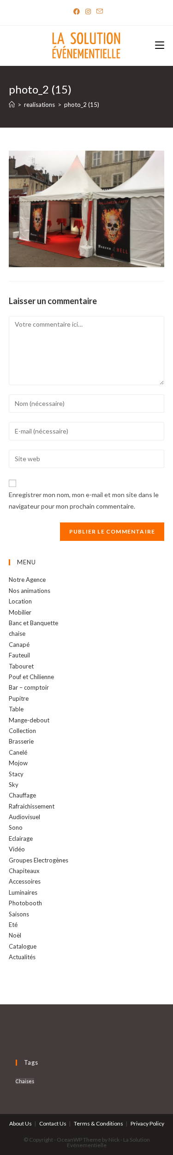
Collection (22, 730)
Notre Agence (27, 579)
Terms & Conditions (98, 1123)
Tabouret (21, 666)
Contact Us (52, 1123)
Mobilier (20, 612)
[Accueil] (12, 104)
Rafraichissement (31, 806)
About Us (20, 1123)
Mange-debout (29, 720)
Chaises (25, 1081)
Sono (16, 827)
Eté (13, 924)
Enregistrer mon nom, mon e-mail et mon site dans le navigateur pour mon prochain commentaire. (84, 500)
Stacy (16, 774)
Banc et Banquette (33, 623)
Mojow (18, 763)
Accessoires (25, 881)
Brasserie (21, 741)
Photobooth (25, 903)
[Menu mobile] (159, 46)
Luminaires (23, 892)
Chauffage (22, 795)
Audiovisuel (24, 817)
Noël (15, 935)
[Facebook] (77, 11)
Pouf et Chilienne (31, 676)
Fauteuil (19, 655)
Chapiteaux (24, 870)
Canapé (19, 644)
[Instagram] (88, 11)
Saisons (19, 914)
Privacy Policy (147, 1123)
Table (16, 709)
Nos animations (29, 590)
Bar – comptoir (29, 687)
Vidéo (17, 849)
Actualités (22, 957)
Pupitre (19, 698)
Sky (13, 784)
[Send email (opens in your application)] (98, 11)
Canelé (18, 752)
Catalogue (22, 946)
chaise (17, 633)
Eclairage (21, 838)
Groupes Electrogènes (38, 860)
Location (20, 601)
